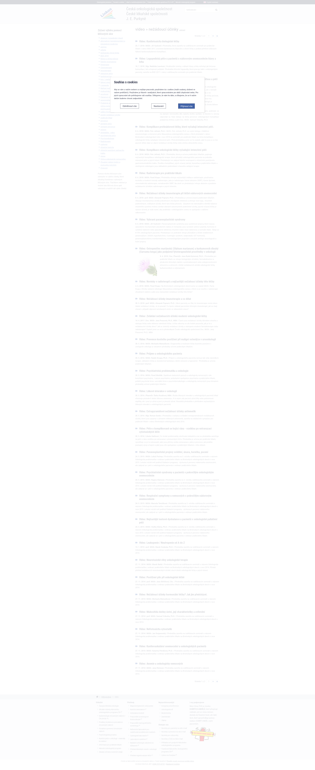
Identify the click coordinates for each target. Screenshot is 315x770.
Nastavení (159, 106)
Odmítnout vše (130, 106)
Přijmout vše (186, 106)
